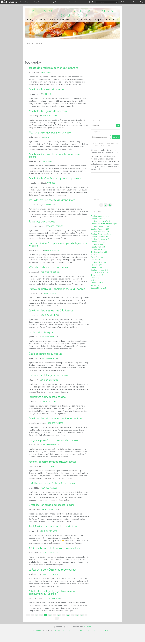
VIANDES (46, 137)
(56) (98, 242)
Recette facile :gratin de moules (46, 89)
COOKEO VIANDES (50, 293)
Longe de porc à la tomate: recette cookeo (53, 440)
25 (59, 615)
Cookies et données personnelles (94, 631)
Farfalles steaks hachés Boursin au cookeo (52, 483)
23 (50, 615)
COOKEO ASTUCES (49, 531)
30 (82, 615)
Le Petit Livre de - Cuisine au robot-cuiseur (52, 569)
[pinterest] (92, 2)
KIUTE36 (38, 631)
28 (72, 615)
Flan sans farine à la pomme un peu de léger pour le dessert (58, 244)
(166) (98, 219)
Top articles (58, 631)
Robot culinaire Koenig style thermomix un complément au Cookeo (52, 592)
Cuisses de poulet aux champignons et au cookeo (57, 288)
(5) (97, 275)
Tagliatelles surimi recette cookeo (47, 396)
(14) (96, 267)
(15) (98, 262)
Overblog (87, 627)
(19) (97, 257)
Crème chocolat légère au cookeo (48, 375)
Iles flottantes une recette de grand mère (52, 199)
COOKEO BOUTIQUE (49, 553)
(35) (98, 247)
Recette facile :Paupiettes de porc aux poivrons (55, 178)
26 (63, 615)
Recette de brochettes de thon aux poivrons (53, 67)
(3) (95, 278)
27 (68, 615)
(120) (100, 229)
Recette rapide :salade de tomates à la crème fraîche (55, 155)
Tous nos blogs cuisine (76, 2)
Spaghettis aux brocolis (42, 221)
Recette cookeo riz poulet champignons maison (55, 418)
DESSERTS (49, 205)
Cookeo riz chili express (42, 332)
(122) (100, 226)
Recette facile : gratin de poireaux (48, 111)
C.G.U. (82, 631)
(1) (95, 280)
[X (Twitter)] (89, 2)
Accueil (30, 43)
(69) (100, 237)
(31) (98, 249)
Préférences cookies (110, 631)
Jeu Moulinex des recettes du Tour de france (54, 526)
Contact (40, 43)
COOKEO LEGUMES (55, 226)
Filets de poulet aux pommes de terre (50, 132)
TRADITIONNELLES (49, 116)
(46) (97, 244)
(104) (101, 234)
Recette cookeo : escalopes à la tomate (51, 310)
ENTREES (47, 161)
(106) (100, 231)
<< (28, 615)
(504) (100, 216)
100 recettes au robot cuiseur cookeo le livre (54, 548)
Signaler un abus (73, 631)
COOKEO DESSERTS (49, 380)
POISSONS (46, 72)
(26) (99, 252)
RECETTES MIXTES (50, 509)
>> (57, 618)
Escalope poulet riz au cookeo (45, 353)
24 (54, 615)
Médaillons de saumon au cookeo (48, 267)
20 (36, 615)
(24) (96, 255)
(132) (104, 224)
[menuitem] (30, 43)
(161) (100, 221)
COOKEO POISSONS (50, 272)
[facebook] (86, 2)
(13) (99, 270)
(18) (96, 260)
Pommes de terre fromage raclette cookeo (53, 461)
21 (41, 615)
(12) (99, 273)
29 (77, 615)
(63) (100, 239)
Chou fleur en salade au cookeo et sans (51, 504)
